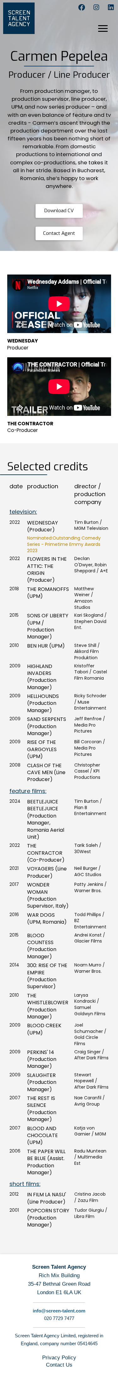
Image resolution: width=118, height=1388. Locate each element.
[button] (107, 31)
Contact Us (59, 1365)
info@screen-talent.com (59, 1310)
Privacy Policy (59, 1358)
